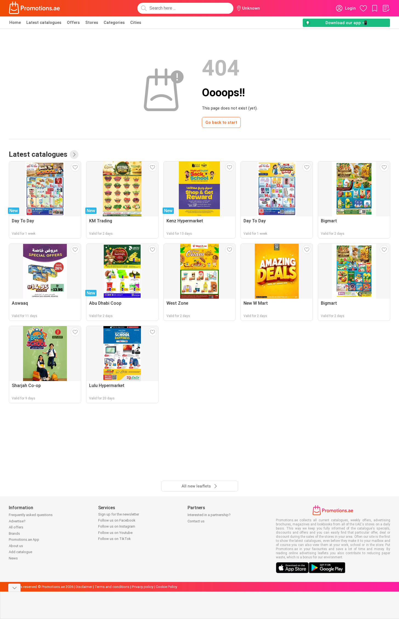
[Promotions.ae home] (34, 8)
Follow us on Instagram (116, 526)
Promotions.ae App (24, 539)
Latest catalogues (43, 22)
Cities (135, 22)
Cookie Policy (166, 587)
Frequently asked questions (31, 515)
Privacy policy (142, 587)
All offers (16, 527)
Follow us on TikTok (114, 539)
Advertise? (17, 521)
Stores (91, 22)
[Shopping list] (385, 8)
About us (16, 546)
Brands (14, 533)
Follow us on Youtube (115, 533)
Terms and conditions (112, 587)
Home (15, 22)
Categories (114, 22)
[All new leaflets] (74, 154)
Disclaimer (84, 587)
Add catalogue (20, 552)
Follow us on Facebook (116, 520)
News (13, 558)
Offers (73, 22)
